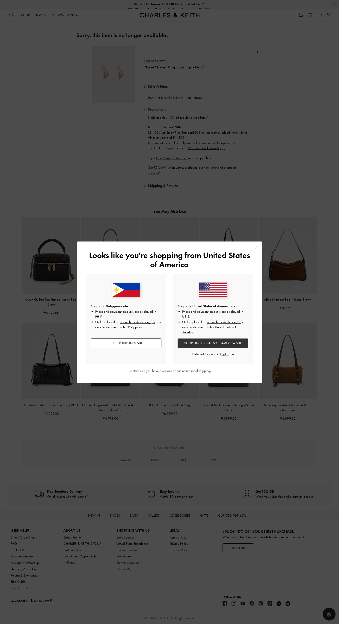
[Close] (256, 247)
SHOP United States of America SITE (213, 343)
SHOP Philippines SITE (126, 343)
